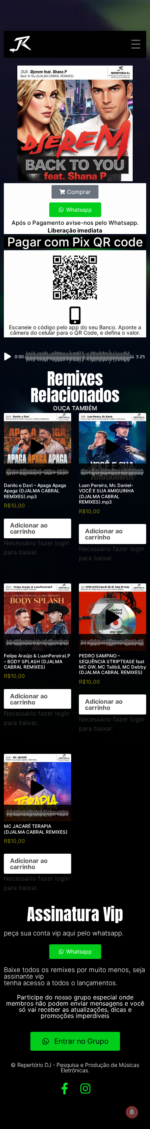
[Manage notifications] (132, 1112)
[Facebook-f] (64, 1088)
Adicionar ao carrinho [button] (29, 528)
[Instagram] (85, 1088)
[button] (75, 192)
